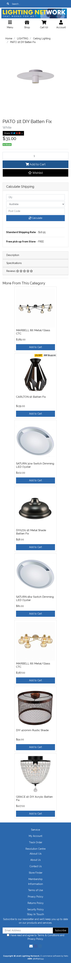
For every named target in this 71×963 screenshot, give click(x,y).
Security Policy (35, 909)
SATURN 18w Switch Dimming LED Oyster (35, 598)
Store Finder (35, 872)
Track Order (35, 842)
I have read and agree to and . (36, 937)
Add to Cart (37, 164)
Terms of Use (35, 890)
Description (12, 255)
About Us (35, 860)
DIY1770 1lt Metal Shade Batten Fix (31, 532)
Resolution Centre (35, 848)
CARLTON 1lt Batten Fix (31, 396)
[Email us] (31, 946)
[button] (35, 173)
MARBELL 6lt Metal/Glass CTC (33, 665)
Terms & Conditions (48, 935)
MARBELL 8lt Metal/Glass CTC (33, 332)
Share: (7, 133)
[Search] (8, 3)
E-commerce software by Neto (54, 956)
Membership (35, 879)
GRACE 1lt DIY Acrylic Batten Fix (34, 798)
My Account (35, 836)
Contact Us (35, 866)
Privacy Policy (35, 896)
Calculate (36, 218)
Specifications (14, 263)
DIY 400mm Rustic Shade (32, 730)
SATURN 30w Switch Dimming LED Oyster (35, 465)
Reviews (11, 271)
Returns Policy (36, 903)
